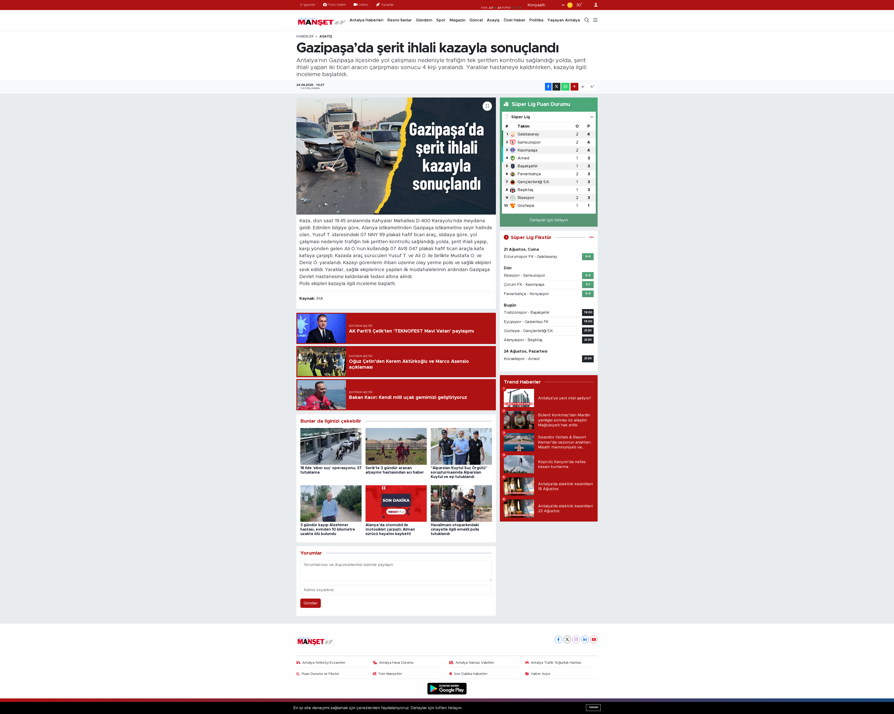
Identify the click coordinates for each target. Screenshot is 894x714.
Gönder (311, 603)
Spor (441, 20)
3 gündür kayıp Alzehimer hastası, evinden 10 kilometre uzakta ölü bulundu (327, 529)
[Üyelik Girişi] (594, 5)
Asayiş (493, 20)
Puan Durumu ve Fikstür (320, 674)
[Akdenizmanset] (321, 20)
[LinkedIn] (585, 639)
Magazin (457, 20)
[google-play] (447, 688)
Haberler (305, 36)
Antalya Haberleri (366, 20)
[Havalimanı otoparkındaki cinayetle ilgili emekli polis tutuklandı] (461, 503)
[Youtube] (594, 639)
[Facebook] (558, 639)
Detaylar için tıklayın (549, 220)
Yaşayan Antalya (563, 20)
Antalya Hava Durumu (396, 662)
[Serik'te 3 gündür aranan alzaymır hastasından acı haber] (396, 446)
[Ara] (586, 20)
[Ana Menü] (595, 20)
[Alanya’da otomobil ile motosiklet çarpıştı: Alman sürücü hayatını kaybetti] (396, 503)
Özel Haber (514, 20)
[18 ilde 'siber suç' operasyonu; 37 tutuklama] (331, 446)
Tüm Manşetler (390, 674)
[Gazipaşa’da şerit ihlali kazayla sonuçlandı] (396, 156)
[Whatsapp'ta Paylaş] (565, 87)
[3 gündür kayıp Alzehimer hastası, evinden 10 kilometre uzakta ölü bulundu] (331, 503)
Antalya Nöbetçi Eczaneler (323, 662)
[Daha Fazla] (574, 87)
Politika (536, 20)
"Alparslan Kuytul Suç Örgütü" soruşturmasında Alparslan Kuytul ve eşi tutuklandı (459, 472)
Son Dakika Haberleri (470, 674)
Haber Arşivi (540, 674)
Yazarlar (387, 5)
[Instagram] (576, 639)
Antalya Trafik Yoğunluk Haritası (556, 662)
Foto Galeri (337, 5)
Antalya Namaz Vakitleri (474, 662)
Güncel (476, 20)
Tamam (593, 707)
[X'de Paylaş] (556, 87)
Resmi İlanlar (399, 20)
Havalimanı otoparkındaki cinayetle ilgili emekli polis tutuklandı (455, 529)
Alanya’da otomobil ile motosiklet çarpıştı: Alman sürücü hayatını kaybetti (390, 529)
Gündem (424, 20)
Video (363, 5)
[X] (567, 639)
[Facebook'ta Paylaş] (548, 87)
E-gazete (307, 5)
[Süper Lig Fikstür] (591, 237)
